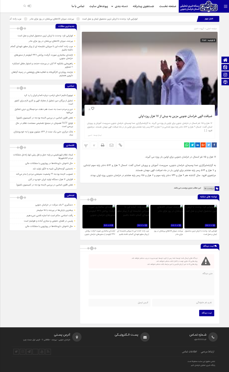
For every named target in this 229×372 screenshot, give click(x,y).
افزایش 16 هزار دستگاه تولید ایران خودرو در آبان (50, 179)
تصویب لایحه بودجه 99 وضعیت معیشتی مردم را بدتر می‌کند (44, 174)
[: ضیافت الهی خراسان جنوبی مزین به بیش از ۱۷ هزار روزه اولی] (111, 145)
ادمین (90, 135)
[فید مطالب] (48, 352)
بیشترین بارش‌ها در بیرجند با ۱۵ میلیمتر (55, 210)
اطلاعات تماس (189, 352)
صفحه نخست (167, 6)
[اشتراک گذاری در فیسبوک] (214, 144)
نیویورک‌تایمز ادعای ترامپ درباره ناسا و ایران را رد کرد (48, 95)
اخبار (196, 28)
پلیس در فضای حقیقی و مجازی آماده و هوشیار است (48, 221)
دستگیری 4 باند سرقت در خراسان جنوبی (54, 205)
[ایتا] (225, 67)
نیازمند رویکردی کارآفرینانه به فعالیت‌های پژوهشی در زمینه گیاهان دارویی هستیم (42, 73)
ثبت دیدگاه (207, 313)
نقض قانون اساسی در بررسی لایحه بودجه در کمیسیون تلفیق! (44, 118)
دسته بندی (121, 6)
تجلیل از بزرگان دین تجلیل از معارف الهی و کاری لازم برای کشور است (43, 102)
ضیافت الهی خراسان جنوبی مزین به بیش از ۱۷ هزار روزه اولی (175, 116)
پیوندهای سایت (98, 6)
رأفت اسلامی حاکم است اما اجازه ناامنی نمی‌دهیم (50, 215)
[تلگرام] (29, 352)
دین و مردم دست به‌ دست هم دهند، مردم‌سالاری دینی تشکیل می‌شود (44, 110)
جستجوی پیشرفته (143, 6)
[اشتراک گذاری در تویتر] (208, 144)
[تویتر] (16, 352)
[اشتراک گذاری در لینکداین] (197, 144)
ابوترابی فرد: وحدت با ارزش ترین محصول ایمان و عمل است (124, 19)
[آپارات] (35, 352)
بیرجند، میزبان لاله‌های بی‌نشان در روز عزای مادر (66, 19)
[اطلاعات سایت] (225, 82)
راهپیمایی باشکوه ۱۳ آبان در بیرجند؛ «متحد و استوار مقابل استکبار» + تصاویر (42, 65)
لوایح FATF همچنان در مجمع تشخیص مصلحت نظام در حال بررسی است (44, 124)
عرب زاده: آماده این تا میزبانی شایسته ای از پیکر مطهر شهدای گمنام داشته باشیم (133, 232)
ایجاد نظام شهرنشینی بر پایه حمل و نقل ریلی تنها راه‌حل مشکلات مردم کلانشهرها (43, 156)
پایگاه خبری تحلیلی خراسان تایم (203, 365)
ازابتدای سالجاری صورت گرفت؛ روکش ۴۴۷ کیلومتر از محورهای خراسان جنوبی (99, 232)
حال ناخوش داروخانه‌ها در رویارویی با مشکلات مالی (49, 163)
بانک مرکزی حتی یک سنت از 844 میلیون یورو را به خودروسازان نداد (43, 133)
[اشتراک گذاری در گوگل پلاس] (203, 144)
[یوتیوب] (42, 352)
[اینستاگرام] (225, 75)
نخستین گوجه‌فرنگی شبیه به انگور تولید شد (53, 168)
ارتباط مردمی (207, 352)
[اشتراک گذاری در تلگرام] (192, 144)
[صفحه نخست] (225, 60)
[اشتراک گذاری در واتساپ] (186, 144)
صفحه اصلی (211, 28)
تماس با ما (78, 6)
